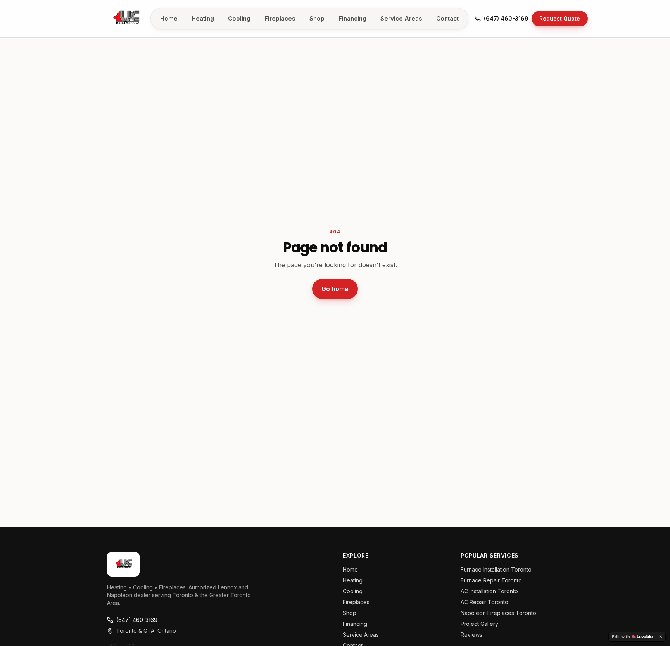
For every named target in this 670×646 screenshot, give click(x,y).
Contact (447, 18)
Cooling (239, 18)
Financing (352, 18)
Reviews (471, 634)
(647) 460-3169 (506, 18)
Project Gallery (479, 623)
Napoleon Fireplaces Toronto (498, 613)
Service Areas (401, 18)
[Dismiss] (660, 636)
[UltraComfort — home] (125, 18)
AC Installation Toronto (489, 591)
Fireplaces (279, 18)
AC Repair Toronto (484, 602)
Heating (203, 18)
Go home (335, 289)
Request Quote (559, 18)
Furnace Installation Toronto (496, 569)
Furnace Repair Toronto (491, 580)
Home (169, 18)
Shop (317, 18)
